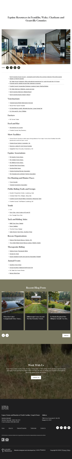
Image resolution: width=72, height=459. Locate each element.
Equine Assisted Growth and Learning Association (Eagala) (25, 256)
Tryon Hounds (13, 182)
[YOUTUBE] (69, 427)
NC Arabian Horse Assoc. (16, 160)
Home (3, 428)
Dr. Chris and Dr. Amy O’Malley (18, 111)
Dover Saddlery (14, 226)
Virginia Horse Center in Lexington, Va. (20, 143)
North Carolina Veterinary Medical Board (20, 92)
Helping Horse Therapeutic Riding (19, 251)
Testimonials (33, 428)
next (7, 335)
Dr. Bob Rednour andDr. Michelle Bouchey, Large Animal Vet (26, 108)
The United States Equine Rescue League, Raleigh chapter (25, 243)
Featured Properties (21, 428)
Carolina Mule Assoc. (15, 168)
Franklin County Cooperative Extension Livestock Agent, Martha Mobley (29, 86)
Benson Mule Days (15, 273)
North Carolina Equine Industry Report (20, 94)
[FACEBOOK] (57, 427)
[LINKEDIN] (65, 427)
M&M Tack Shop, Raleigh (16, 223)
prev (3, 335)
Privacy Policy (66, 450)
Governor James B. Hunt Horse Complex (21, 146)
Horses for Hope (14, 254)
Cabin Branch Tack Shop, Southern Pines (21, 232)
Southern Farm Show (15, 264)
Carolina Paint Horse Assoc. (17, 165)
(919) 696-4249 (14, 422)
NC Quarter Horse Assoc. (16, 157)
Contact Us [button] (36, 377)
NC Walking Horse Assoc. (16, 162)
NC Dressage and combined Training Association (23, 174)
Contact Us (43, 428)
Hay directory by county (16, 127)
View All (66, 335)
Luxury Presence (40, 450)
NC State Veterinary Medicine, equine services (22, 89)
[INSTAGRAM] (61, 427)
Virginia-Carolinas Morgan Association (20, 171)
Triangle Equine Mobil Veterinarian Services (21, 103)
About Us (11, 428)
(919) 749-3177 (16, 420)
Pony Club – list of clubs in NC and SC (20, 212)
